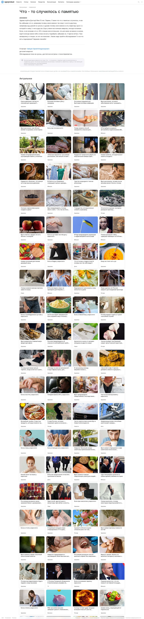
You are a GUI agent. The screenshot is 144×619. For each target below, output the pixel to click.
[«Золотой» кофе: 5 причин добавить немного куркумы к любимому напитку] (112, 362)
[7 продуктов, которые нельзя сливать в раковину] (85, 202)
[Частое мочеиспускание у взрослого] (112, 388)
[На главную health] (9, 2)
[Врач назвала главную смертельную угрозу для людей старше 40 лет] (85, 468)
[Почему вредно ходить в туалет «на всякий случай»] (112, 308)
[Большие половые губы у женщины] (58, 95)
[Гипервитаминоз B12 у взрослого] (58, 388)
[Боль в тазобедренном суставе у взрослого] (32, 308)
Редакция (78, 617)
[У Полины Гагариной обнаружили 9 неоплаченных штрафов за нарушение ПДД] (58, 575)
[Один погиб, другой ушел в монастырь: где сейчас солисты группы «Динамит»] (58, 495)
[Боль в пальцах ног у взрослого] (58, 442)
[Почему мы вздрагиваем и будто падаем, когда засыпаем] (32, 575)
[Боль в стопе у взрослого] (32, 522)
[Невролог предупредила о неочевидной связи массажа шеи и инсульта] (58, 548)
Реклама (14, 617)
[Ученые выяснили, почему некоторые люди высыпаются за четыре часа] (112, 495)
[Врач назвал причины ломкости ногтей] (112, 522)
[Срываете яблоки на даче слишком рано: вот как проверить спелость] (85, 522)
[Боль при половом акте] (58, 122)
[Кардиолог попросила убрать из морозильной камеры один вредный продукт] (85, 149)
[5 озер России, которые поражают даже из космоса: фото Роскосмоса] (58, 415)
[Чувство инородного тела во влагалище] (85, 175)
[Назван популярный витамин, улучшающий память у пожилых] (32, 149)
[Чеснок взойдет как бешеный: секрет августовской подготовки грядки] (112, 335)
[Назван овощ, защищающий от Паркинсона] (112, 602)
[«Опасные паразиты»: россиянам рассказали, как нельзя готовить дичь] (58, 149)
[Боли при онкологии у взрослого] (85, 495)
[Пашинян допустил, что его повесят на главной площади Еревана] (112, 575)
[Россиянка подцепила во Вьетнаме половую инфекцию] (85, 95)
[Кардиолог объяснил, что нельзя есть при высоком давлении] (32, 175)
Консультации (23, 7)
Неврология (32, 7)
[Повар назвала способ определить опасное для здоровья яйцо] (85, 122)
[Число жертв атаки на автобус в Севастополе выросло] (85, 415)
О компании (8, 617)
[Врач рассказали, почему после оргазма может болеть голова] (112, 175)
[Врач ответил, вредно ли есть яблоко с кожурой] (32, 228)
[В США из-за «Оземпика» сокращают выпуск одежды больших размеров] (58, 175)
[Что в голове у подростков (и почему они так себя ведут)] (85, 255)
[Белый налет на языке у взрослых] (32, 468)
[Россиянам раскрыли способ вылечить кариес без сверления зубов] (85, 548)
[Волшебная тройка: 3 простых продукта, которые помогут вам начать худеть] (32, 415)
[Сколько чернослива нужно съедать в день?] (32, 202)
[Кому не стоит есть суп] (112, 255)
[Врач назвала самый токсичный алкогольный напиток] (32, 548)
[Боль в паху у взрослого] (32, 442)
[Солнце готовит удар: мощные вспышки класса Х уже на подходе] (85, 602)
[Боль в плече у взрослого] (32, 602)
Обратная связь (104, 617)
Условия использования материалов (90, 617)
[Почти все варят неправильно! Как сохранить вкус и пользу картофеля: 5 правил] (58, 308)
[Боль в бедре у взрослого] (58, 255)
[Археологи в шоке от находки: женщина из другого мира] (85, 335)
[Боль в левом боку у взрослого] (85, 308)
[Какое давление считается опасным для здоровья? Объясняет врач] (32, 95)
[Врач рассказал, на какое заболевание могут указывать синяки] (112, 95)
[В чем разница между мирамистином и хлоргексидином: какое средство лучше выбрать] (85, 362)
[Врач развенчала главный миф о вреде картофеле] (32, 335)
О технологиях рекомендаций (117, 617)
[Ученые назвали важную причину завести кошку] (32, 282)
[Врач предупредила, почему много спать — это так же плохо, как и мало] (58, 202)
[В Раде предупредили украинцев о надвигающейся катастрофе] (85, 228)
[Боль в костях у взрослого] (32, 388)
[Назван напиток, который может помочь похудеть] (112, 149)
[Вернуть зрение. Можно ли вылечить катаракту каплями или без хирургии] (112, 548)
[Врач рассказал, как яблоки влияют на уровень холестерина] (32, 122)
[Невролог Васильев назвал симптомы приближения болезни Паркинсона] (85, 442)
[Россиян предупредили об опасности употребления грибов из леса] (58, 335)
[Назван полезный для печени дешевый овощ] (32, 255)
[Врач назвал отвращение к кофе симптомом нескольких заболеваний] (112, 442)
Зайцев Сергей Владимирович (38, 49)
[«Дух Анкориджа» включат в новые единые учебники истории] (112, 468)
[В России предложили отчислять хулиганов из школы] (58, 468)
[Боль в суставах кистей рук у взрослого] (58, 228)
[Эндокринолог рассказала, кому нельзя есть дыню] (85, 282)
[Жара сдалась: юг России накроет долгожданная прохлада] (112, 282)
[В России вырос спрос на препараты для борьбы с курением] (58, 282)
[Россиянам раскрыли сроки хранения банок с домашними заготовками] (32, 495)
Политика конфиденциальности (133, 617)
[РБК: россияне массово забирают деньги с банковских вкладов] (58, 602)
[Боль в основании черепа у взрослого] (85, 575)
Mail (3, 617)
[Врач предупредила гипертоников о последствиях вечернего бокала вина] (85, 388)
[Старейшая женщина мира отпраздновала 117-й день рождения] (58, 522)
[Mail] (2, 2)
